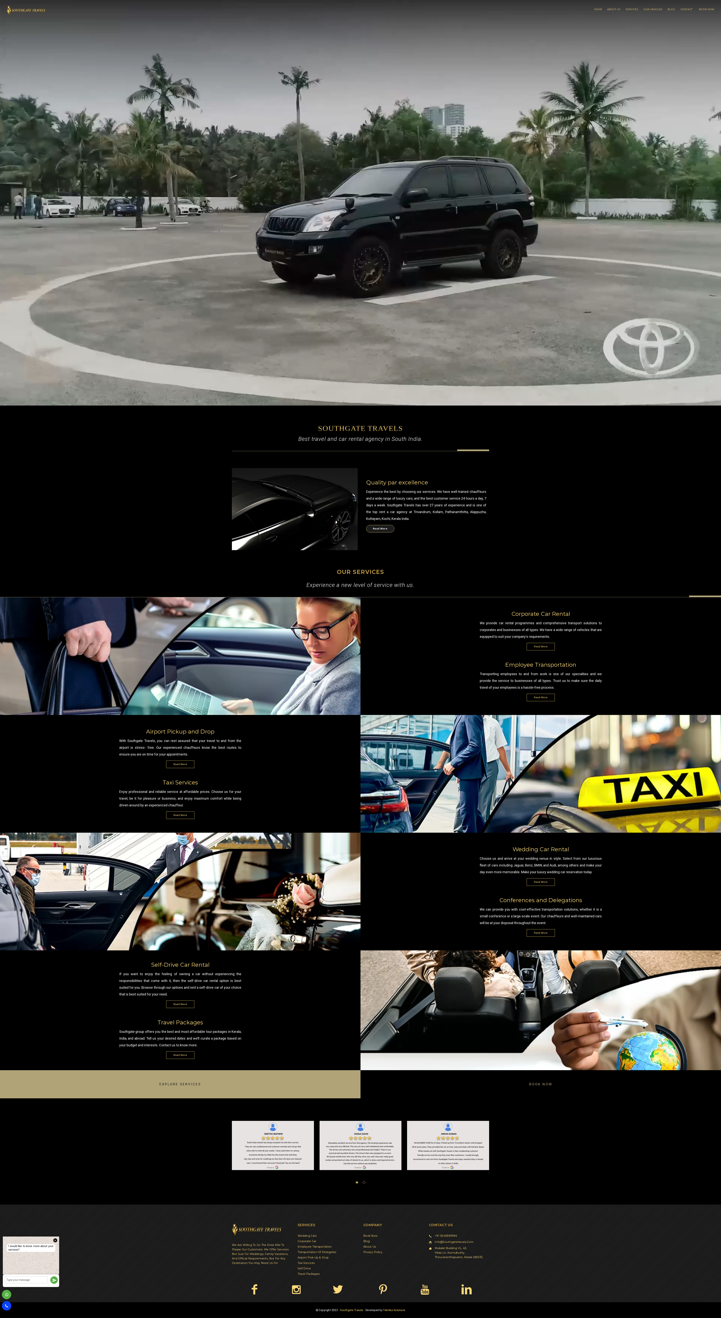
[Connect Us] (466, 1289)
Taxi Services (306, 1263)
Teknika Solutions (394, 1310)
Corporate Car (307, 1241)
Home (598, 9)
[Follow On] (296, 1289)
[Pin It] (383, 1289)
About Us (613, 9)
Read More (380, 528)
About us (369, 1246)
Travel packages (309, 1274)
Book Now (706, 9)
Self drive (304, 1268)
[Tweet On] (338, 1289)
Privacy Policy (372, 1252)
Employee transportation (315, 1246)
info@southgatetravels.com (454, 1242)
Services (632, 9)
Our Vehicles (652, 9)
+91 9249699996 (446, 1235)
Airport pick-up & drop (313, 1257)
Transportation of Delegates (317, 1252)
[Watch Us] (424, 1289)
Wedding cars (307, 1235)
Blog (671, 9)
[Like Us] (254, 1289)
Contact (686, 9)
